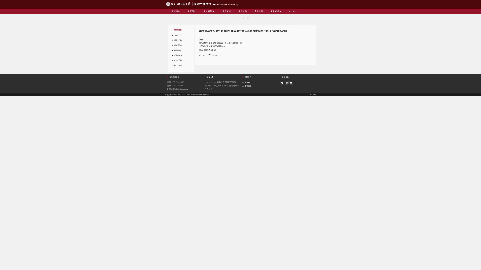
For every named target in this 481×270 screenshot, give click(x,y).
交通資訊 (248, 82)
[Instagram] (287, 83)
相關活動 (178, 60)
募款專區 (248, 86)
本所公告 (178, 35)
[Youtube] (291, 83)
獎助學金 (178, 45)
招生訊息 (178, 50)
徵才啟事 (178, 65)
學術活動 (178, 40)
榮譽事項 (178, 55)
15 (248, 18)
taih (204, 55)
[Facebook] (282, 83)
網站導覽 (313, 95)
